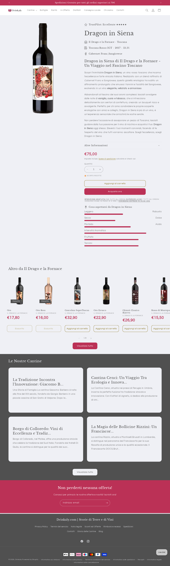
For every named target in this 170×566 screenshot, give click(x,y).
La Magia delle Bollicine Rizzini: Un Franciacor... (124, 429)
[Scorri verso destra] (91, 338)
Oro (9, 310)
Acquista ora (115, 191)
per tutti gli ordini (113, 199)
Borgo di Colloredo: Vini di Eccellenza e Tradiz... (38, 430)
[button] (31, 10)
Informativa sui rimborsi (50, 559)
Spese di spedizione (107, 159)
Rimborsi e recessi (112, 527)
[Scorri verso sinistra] (79, 338)
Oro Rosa (40, 310)
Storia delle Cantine (86, 531)
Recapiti (141, 559)
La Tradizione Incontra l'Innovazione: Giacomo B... (38, 381)
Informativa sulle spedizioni (124, 559)
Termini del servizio (59, 527)
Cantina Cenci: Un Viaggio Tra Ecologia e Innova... (119, 379)
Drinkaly (18, 559)
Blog (101, 531)
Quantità (88, 164)
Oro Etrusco (100, 310)
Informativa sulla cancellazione (86, 562)
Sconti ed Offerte (93, 527)
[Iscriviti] (107, 503)
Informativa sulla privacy (72, 559)
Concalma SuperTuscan (77, 310)
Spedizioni (128, 527)
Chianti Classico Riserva (131, 311)
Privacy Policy (41, 527)
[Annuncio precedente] (9, 2)
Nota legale (76, 527)
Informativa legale (154, 559)
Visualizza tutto (85, 346)
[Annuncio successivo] (161, 2)
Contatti (71, 531)
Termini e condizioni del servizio (97, 559)
